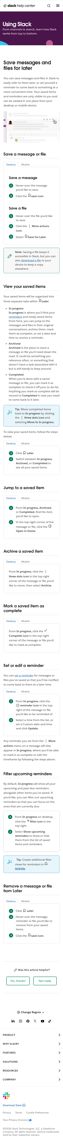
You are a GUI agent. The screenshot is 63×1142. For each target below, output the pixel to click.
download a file (31, 260)
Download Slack (12, 1105)
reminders (15, 317)
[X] (35, 1022)
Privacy (7, 1112)
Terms (18, 1112)
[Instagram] (20, 1022)
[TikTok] (49, 1022)
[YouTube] (42, 1022)
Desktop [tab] (11, 164)
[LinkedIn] (13, 1022)
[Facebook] (27, 1022)
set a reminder (24, 675)
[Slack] (29, 1098)
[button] (18, 981)
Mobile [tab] (25, 164)
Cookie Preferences (37, 1112)
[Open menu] (57, 5)
